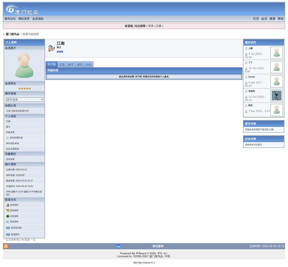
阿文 (250, 105)
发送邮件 (15, 234)
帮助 (280, 18)
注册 (158, 25)
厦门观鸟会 (12, 34)
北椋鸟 (251, 91)
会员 (264, 18)
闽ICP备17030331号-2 (144, 263)
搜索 (272, 18)
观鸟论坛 (10, 18)
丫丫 (250, 62)
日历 (256, 18)
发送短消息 (16, 227)
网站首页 (24, 18)
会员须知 (38, 18)
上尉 (250, 48)
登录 (151, 25)
